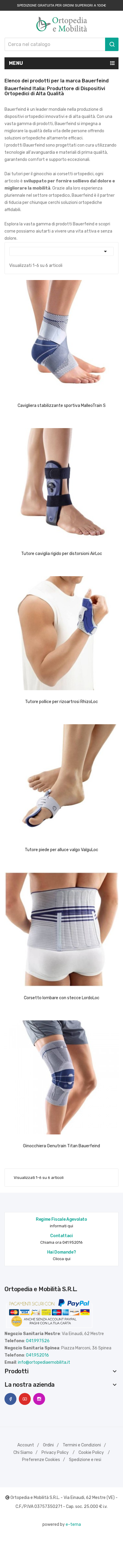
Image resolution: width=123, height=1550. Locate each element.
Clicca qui (61, 1259)
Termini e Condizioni (82, 1445)
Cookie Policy (91, 1452)
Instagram (39, 1399)
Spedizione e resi (85, 1459)
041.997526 (38, 1340)
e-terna (73, 1524)
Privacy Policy (55, 1452)
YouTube (25, 1399)
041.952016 (37, 1355)
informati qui (61, 1226)
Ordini (48, 1445)
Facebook (10, 1399)
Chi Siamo (23, 1452)
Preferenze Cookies (41, 1459)
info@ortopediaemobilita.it (44, 1362)
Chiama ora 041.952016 (61, 1242)
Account (25, 1445)
